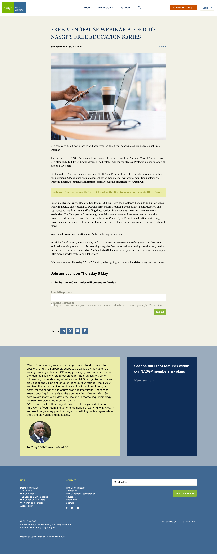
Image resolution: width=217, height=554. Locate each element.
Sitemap (70, 503)
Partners (125, 7)
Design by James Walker (32, 537)
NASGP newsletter (75, 488)
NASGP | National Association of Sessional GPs (14, 7)
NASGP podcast (28, 494)
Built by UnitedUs (56, 537)
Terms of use (188, 521)
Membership (105, 7)
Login (205, 7)
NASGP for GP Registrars (32, 500)
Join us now (26, 491)
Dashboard (71, 500)
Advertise (71, 497)
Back (163, 46)
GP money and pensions (32, 503)
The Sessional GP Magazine (34, 497)
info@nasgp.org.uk (45, 527)
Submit (160, 311)
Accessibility (26, 506)
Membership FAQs (29, 488)
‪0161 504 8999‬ (27, 527)
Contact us (71, 491)
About (87, 7)
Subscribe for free (185, 493)
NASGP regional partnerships (80, 494)
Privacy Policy (169, 521)
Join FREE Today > (184, 7)
